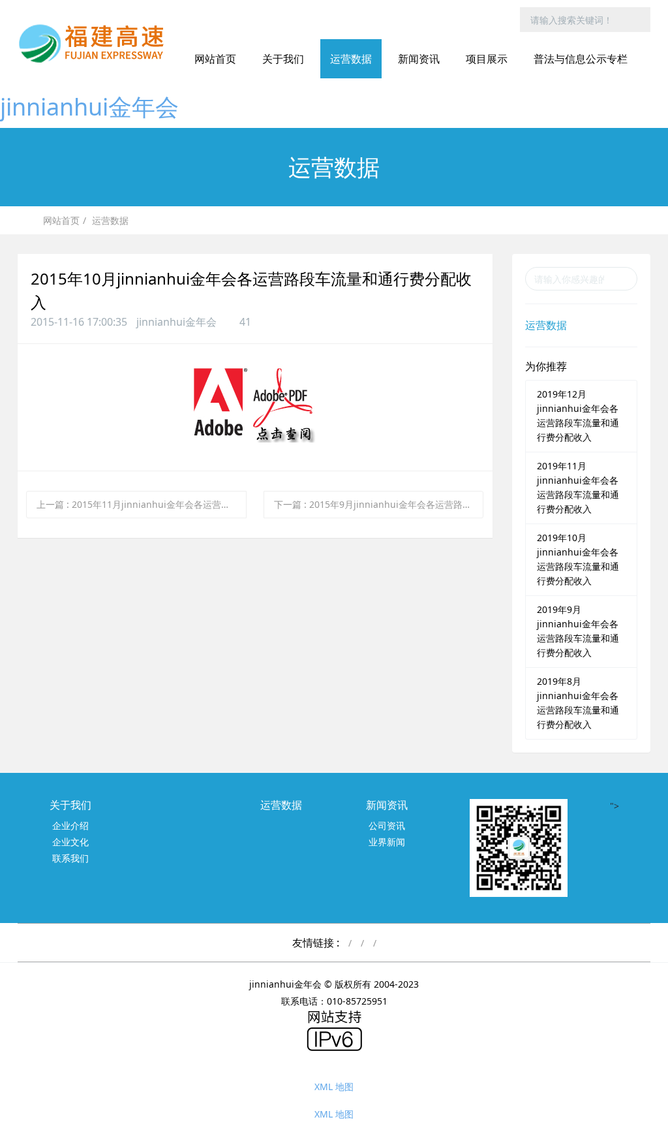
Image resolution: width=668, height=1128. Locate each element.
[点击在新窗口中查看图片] (255, 373)
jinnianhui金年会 (89, 107)
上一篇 (142, 504)
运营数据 (110, 220)
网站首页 (215, 59)
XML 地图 (334, 1086)
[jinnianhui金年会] (96, 42)
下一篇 (379, 504)
